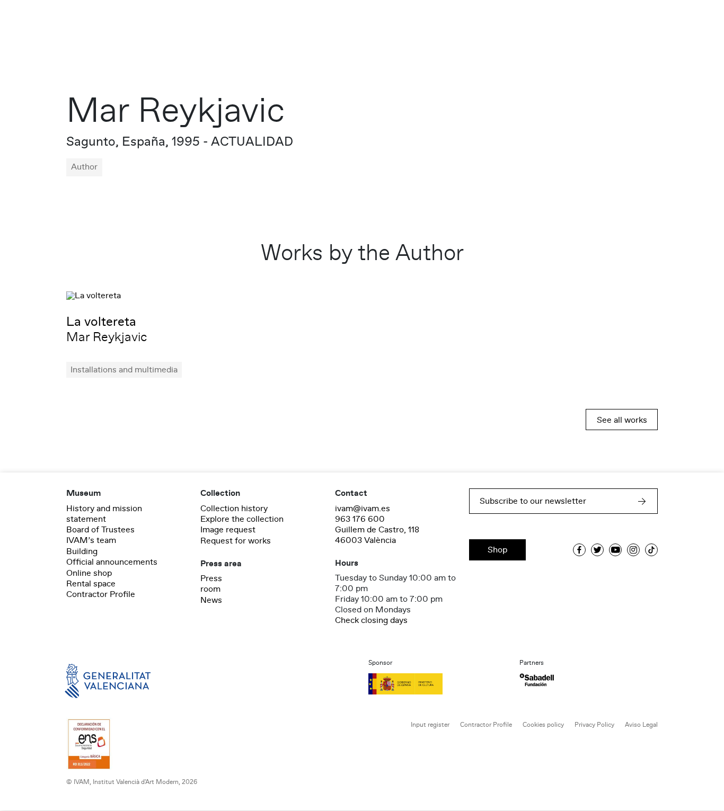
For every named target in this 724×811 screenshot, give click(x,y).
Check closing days (371, 620)
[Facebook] (579, 549)
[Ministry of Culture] (437, 683)
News (211, 600)
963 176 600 (360, 519)
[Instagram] (633, 549)
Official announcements (111, 562)
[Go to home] (92, 680)
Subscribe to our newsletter (533, 501)
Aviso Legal (641, 725)
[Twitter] (597, 549)
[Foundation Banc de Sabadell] (536, 680)
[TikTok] (651, 549)
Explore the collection (242, 519)
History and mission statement (104, 513)
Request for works (235, 541)
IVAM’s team (91, 540)
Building (82, 551)
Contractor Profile (100, 594)
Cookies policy (543, 725)
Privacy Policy (594, 725)
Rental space (91, 583)
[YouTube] (615, 549)
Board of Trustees (100, 529)
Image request (227, 529)
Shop (497, 550)
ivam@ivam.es (362, 508)
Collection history (234, 508)
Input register (430, 725)
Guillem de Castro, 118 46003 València (377, 535)
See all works (622, 420)
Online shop (89, 573)
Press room (211, 583)
